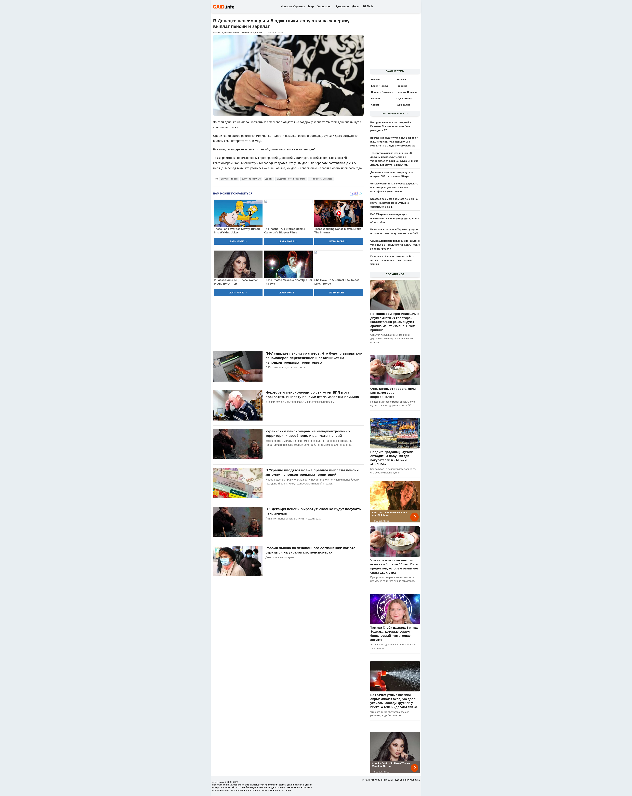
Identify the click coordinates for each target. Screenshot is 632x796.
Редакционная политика (407, 779)
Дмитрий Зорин (231, 32)
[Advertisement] (288, 323)
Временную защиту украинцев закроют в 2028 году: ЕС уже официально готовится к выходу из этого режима (394, 141)
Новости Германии (382, 92)
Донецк (268, 179)
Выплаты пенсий (229, 179)
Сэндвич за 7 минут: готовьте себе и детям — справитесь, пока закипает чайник (392, 260)
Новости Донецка (252, 32)
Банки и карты (379, 85)
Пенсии (375, 79)
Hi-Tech (368, 6)
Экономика (324, 6)
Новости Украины (293, 6)
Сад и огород (404, 98)
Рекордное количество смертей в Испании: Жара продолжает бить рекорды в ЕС (390, 126)
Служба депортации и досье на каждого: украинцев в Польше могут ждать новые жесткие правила (395, 244)
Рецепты (376, 98)
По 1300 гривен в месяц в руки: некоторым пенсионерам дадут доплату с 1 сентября (394, 218)
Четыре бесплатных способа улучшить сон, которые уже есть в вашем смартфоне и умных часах (394, 187)
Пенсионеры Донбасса (321, 179)
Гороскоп (401, 85)
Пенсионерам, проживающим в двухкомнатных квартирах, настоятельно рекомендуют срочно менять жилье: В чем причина (394, 322)
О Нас (365, 779)
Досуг (356, 6)
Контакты (376, 779)
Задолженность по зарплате (291, 179)
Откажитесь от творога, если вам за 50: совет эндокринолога (393, 392)
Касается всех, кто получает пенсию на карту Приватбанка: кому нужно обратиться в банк (394, 202)
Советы (375, 104)
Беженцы (401, 79)
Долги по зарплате (251, 179)
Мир (311, 6)
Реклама (387, 779)
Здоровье (342, 6)
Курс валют (403, 104)
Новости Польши (406, 92)
